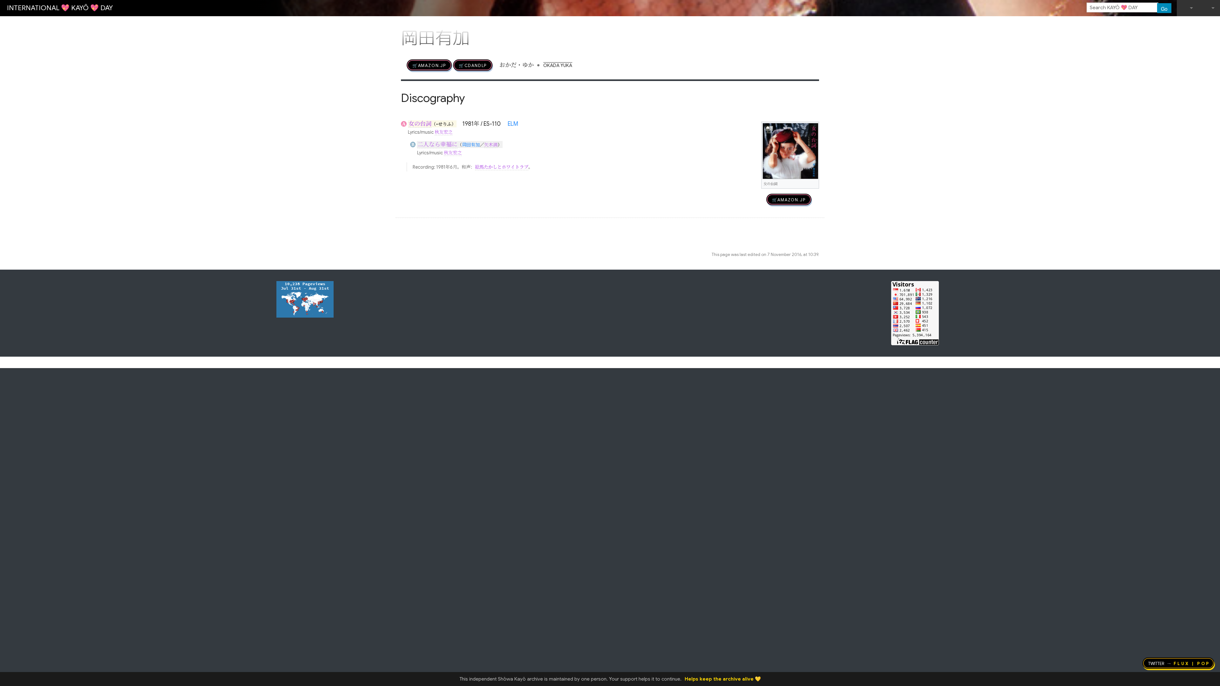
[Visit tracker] (305, 298)
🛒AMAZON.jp (429, 65)
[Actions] (817, 25)
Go (1164, 8)
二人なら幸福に (437, 144)
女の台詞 (420, 123)
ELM (513, 123)
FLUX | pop (1192, 663)
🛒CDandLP (473, 65)
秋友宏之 (443, 132)
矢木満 (491, 145)
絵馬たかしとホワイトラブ (501, 167)
